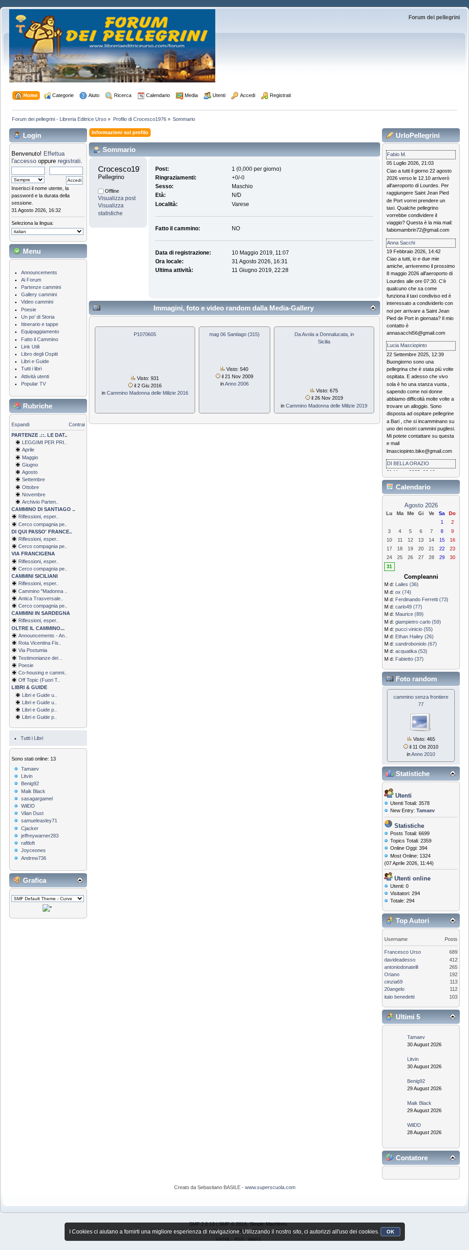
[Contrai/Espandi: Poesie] (14, 665)
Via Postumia (32, 650)
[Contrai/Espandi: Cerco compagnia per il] (14, 524)
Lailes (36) (407, 584)
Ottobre (30, 487)
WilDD (28, 806)
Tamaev (30, 769)
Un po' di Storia (38, 317)
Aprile (28, 449)
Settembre (33, 479)
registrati (69, 161)
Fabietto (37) (409, 659)
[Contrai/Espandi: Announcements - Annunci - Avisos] (14, 635)
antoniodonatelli (401, 967)
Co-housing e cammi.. (42, 672)
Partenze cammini (41, 287)
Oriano (391, 974)
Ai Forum (31, 280)
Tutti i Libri (32, 738)
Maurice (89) (409, 614)
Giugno (30, 464)
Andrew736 (33, 858)
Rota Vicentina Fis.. (39, 643)
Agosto (30, 472)
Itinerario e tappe (39, 324)
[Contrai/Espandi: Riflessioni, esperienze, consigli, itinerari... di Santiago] (14, 516)
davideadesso (399, 959)
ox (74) (403, 592)
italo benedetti (399, 997)
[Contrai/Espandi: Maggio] (18, 457)
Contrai (77, 424)
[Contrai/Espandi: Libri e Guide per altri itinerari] (18, 717)
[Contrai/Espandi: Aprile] (18, 449)
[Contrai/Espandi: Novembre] (18, 494)
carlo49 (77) (408, 606)
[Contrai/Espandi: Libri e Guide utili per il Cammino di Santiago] (18, 695)
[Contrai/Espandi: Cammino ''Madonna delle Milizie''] (14, 591)
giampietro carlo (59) (418, 622)
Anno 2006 (237, 383)
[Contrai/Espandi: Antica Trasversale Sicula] (14, 598)
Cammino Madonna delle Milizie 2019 (326, 405)
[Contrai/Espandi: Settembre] (18, 479)
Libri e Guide (35, 361)
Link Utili (30, 346)
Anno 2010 (423, 754)
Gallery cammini (39, 294)
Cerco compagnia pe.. (42, 524)
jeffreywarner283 (40, 835)
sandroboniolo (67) (416, 644)
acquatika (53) (411, 651)
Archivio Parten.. (40, 502)
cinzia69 (393, 981)
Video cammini (37, 301)
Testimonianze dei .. (40, 658)
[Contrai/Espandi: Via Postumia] (14, 650)
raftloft (28, 843)
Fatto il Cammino (39, 339)
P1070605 (145, 334)
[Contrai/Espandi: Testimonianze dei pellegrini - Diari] (14, 658)
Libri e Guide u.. (39, 695)
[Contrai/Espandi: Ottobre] (18, 487)
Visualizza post (117, 198)
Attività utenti (35, 376)
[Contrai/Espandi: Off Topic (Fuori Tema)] (14, 680)
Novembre (33, 494)
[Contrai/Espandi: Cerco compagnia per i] (14, 606)
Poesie (28, 309)
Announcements (39, 272)
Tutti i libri (31, 368)
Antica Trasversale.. (40, 598)
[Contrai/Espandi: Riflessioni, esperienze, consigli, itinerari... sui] (14, 583)
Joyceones (33, 850)
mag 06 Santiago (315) (234, 334)
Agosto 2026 (421, 505)
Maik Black (33, 791)
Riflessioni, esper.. (38, 516)
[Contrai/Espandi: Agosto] (18, 472)
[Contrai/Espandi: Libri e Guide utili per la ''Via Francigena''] (18, 702)
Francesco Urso (402, 952)
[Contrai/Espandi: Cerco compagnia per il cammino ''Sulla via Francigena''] (14, 568)
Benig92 (30, 783)
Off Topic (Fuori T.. (39, 680)
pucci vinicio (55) (414, 629)
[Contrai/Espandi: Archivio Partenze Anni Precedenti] (18, 502)
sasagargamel (37, 798)
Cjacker (29, 828)
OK (390, 1231)
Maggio (30, 457)
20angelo (394, 989)
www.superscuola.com (270, 1187)
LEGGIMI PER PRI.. (44, 442)
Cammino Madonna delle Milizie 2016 (147, 393)
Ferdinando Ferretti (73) (421, 599)
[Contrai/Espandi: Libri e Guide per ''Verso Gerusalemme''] (18, 709)
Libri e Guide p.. (39, 709)
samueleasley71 (39, 820)
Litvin (27, 776)
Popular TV (33, 383)
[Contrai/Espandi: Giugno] (18, 464)
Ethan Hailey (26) (414, 636)
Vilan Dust (32, 813)
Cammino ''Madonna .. (42, 591)
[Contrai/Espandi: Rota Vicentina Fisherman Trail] (14, 643)
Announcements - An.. (42, 635)
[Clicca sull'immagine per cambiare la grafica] (47, 908)
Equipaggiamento (40, 331)
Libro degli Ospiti (39, 354)
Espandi (20, 424)
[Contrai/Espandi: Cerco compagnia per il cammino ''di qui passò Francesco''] (14, 546)
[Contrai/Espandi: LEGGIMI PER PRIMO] (18, 442)
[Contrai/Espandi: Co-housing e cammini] (14, 672)
